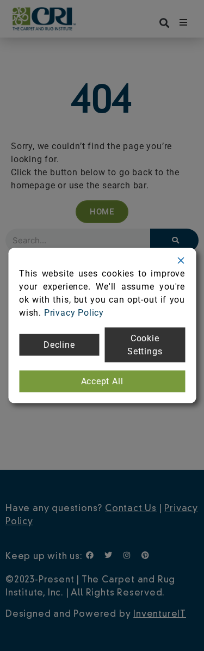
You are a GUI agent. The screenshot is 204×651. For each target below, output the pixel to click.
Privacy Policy (74, 313)
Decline (59, 345)
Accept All (102, 381)
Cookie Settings (144, 345)
